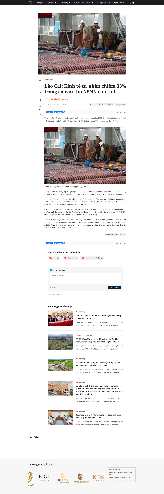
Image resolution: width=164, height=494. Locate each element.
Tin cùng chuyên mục (60, 306)
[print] (40, 100)
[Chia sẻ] (40, 87)
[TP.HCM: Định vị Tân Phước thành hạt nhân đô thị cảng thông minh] (60, 318)
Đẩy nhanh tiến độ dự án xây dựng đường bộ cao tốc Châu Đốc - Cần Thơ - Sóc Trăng (98, 363)
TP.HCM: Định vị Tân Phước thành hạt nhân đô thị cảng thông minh (98, 317)
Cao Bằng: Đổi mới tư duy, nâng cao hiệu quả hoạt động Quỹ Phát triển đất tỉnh (98, 416)
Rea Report (76, 3)
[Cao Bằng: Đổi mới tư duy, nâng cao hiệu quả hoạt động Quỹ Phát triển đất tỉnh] (60, 417)
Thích (59, 112)
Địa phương (48, 79)
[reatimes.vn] (30, 3)
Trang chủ (40, 3)
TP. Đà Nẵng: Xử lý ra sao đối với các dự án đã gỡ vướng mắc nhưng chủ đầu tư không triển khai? (98, 340)
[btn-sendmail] (124, 112)
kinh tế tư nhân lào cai (94, 258)
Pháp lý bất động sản (84, 335)
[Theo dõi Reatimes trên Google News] (120, 105)
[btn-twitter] (121, 112)
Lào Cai (56, 258)
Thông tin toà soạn (118, 3)
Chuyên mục (50, 3)
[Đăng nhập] (133, 3)
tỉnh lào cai (72, 258)
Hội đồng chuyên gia (103, 3)
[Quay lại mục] (40, 80)
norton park (123, 472)
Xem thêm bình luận (55, 294)
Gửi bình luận (115, 287)
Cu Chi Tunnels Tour (114, 469)
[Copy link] (40, 93)
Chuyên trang (63, 3)
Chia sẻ (50, 112)
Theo (115, 234)
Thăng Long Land (120, 477)
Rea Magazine (86, 3)
